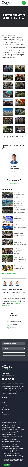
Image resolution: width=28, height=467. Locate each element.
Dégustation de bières (6, 424)
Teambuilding (5, 405)
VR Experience (17, 450)
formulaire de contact (15, 301)
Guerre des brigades (16, 427)
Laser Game (20, 437)
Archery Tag (11, 422)
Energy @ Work (16, 429)
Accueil (3, 402)
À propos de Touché (6, 409)
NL (2, 397)
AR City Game (5, 422)
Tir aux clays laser (6, 439)
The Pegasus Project (6, 448)
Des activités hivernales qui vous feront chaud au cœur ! (20, 227)
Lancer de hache (16, 424)
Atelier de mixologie (6, 427)
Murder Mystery (5, 441)
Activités (4, 404)
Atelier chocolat (12, 425)
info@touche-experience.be (8, 375)
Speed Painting (12, 444)
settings (5, 462)
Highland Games (13, 432)
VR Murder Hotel (5, 451)
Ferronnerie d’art (12, 437)
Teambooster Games (6, 446)
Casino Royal (5, 425)
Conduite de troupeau (6, 443)
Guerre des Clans (20, 425)
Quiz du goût (4, 429)
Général (14, 173)
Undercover (14, 448)
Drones (10, 429)
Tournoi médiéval (14, 439)
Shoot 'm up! (4, 444)
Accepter (6, 464)
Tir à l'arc (22, 431)
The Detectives (15, 446)
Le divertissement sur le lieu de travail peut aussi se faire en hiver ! (20, 252)
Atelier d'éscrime (15, 443)
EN (6, 397)
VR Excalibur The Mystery (7, 450)
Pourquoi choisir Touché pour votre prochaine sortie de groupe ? (20, 196)
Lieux (3, 407)
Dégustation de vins (18, 453)
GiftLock (22, 429)
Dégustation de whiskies (7, 453)
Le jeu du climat (5, 432)
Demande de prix (5, 414)
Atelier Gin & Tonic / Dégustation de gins (10, 431)
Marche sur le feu (14, 451)
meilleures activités (14, 137)
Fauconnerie (20, 448)
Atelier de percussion (14, 441)
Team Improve (19, 444)
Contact (3, 412)
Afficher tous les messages (9, 273)
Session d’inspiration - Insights (8, 434)
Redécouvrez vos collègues (8, 436)
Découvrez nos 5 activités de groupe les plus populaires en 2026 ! (19, 203)
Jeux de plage (18, 422)
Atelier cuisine (18, 436)
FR (4, 397)
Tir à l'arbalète (5, 437)
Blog (3, 411)
